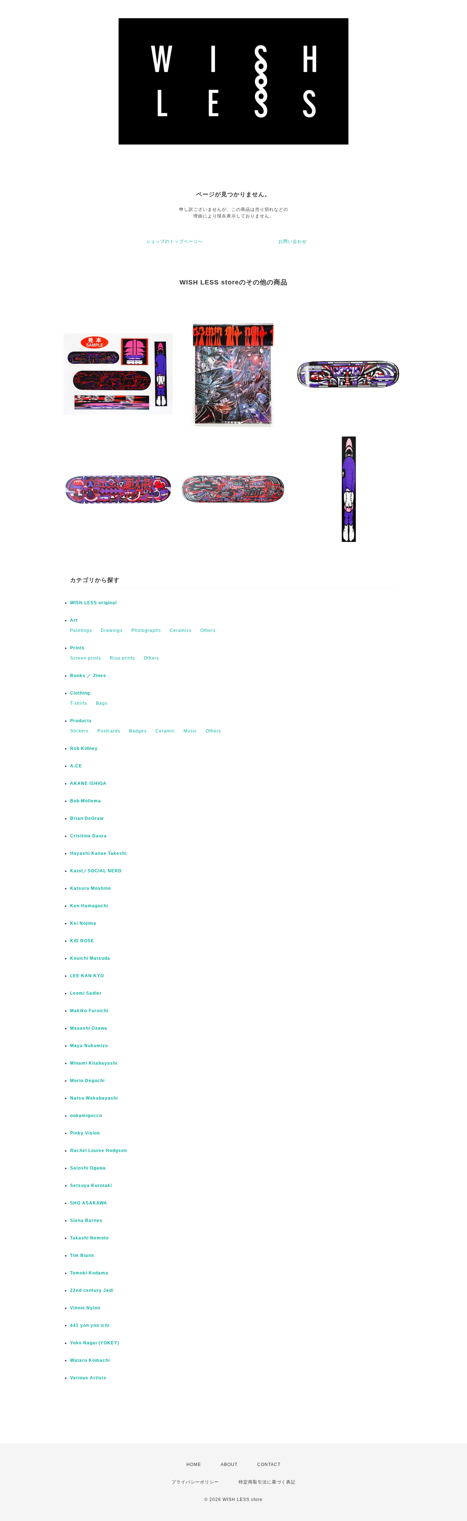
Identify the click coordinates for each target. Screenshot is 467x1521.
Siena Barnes (86, 1220)
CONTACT (269, 1464)
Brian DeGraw (87, 818)
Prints (77, 648)
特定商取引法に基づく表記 (267, 1482)
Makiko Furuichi (89, 1010)
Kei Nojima (83, 923)
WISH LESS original (93, 602)
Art (74, 620)
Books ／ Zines (88, 675)
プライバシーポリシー (195, 1482)
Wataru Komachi (90, 1360)
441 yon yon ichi (89, 1325)
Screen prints (85, 658)
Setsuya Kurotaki (91, 1185)
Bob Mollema (85, 800)
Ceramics (181, 630)
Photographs (146, 630)
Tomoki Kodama (89, 1273)
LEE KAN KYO (87, 975)
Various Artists (88, 1377)
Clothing (80, 693)
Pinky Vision (85, 1133)
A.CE (76, 766)
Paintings (81, 630)
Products (81, 720)
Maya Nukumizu (89, 1045)
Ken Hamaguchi (89, 905)
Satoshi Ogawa (88, 1168)
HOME (193, 1464)
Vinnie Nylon (85, 1307)
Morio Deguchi (87, 1080)
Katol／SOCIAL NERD (96, 870)
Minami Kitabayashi (93, 1063)
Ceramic (165, 731)
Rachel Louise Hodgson (98, 1150)
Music (190, 731)
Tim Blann (82, 1255)
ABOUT (229, 1464)
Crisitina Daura (88, 835)
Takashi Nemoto (89, 1238)
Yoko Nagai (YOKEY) (94, 1342)
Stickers (79, 731)
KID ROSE (82, 940)
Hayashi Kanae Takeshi (98, 853)
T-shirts (78, 703)
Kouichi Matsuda (90, 958)
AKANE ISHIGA (88, 783)
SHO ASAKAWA (88, 1203)
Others (208, 630)
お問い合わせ (292, 241)
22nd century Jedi (91, 1290)
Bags (102, 703)
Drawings (112, 630)
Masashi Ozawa (88, 1028)
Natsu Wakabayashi (94, 1098)
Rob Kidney (84, 748)
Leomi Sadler (86, 993)
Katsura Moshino (90, 888)
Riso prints (122, 658)
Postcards (108, 731)
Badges (138, 731)
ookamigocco (86, 1115)
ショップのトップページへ (174, 241)
